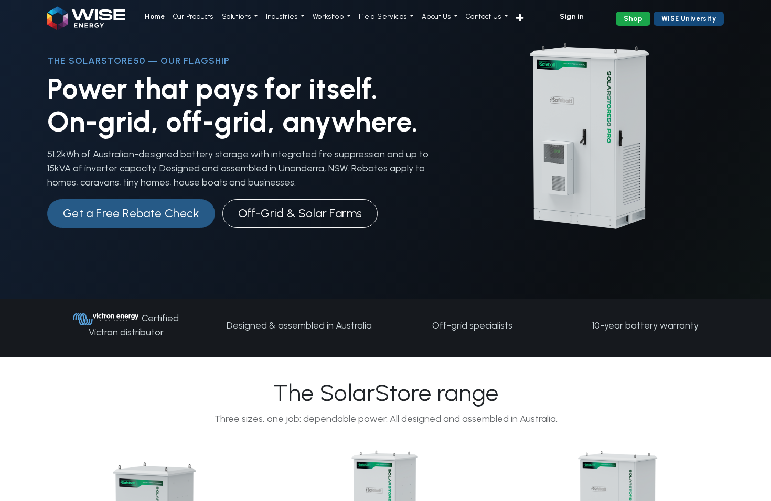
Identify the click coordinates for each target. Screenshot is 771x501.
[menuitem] (155, 16)
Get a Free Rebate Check (131, 213)
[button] (520, 18)
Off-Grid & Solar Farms (300, 213)
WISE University (688, 19)
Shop (633, 19)
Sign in (572, 16)
